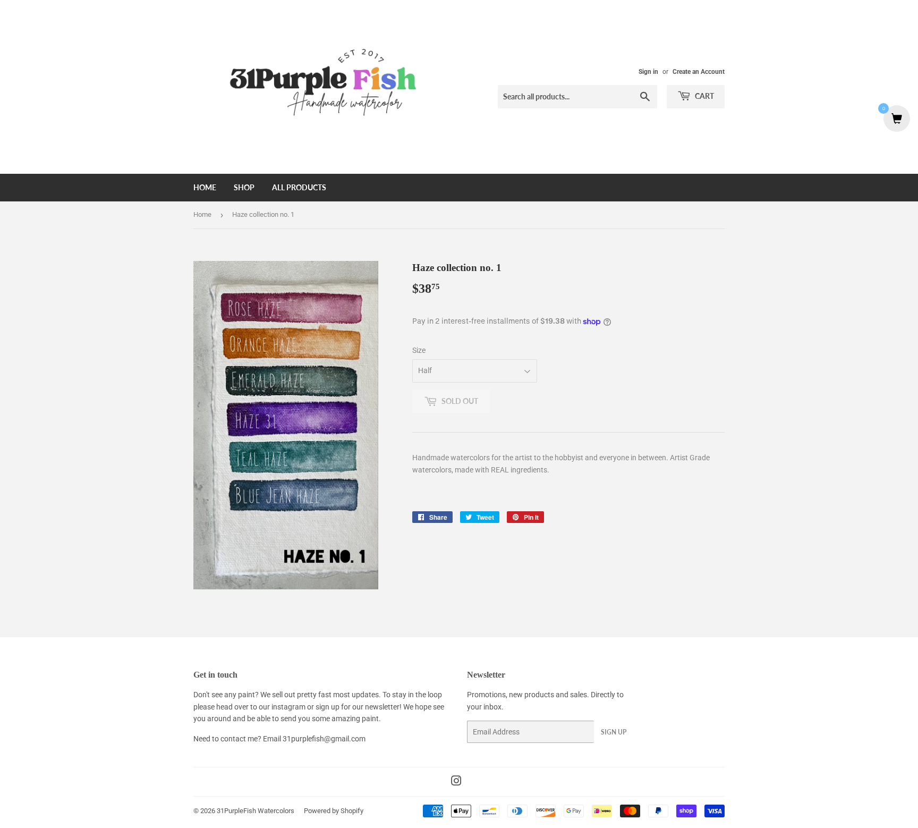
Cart (703, 95)
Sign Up (613, 732)
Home (204, 187)
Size (419, 350)
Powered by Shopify (333, 811)
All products (299, 187)
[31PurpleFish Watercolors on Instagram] (456, 782)
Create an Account (699, 71)
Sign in (648, 71)
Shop (244, 187)
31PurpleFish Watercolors (255, 811)
